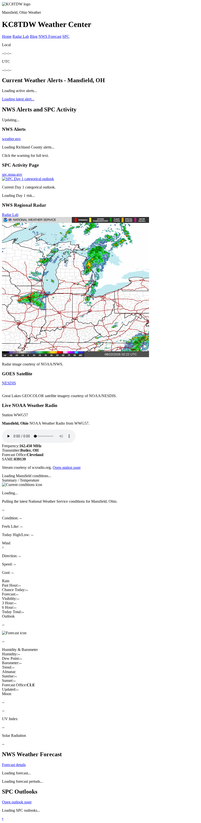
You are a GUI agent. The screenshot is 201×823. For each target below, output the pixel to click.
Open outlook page (17, 802)
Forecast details (14, 765)
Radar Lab (21, 36)
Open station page (67, 467)
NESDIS (9, 383)
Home (7, 36)
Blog (34, 36)
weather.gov (11, 139)
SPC (65, 36)
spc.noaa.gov (12, 174)
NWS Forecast (49, 36)
